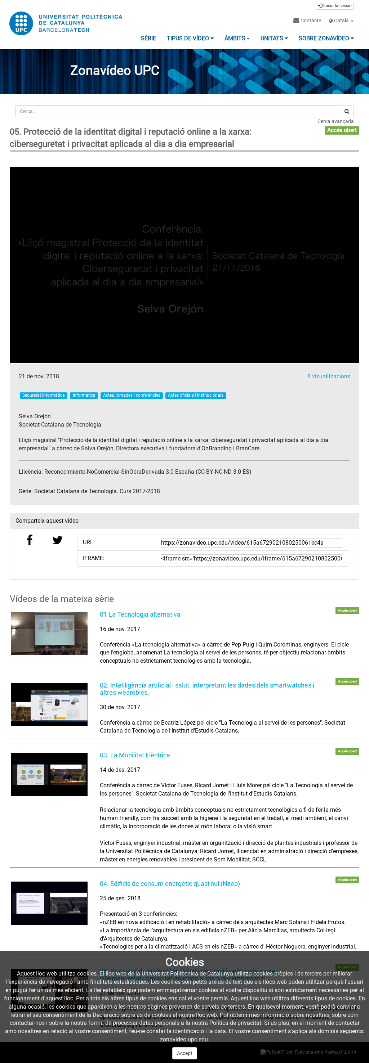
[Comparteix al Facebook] (29, 542)
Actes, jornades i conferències (131, 395)
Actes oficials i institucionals (195, 395)
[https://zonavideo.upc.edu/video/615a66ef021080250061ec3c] (49, 774)
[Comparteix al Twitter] (57, 542)
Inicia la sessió (337, 5)
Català (341, 20)
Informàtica (84, 395)
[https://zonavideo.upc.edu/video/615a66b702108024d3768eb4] (49, 633)
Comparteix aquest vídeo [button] (47, 520)
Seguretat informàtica (43, 395)
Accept (184, 1053)
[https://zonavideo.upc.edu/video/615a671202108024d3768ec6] (49, 903)
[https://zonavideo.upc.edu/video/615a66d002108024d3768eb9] (49, 704)
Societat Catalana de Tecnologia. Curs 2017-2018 (97, 491)
